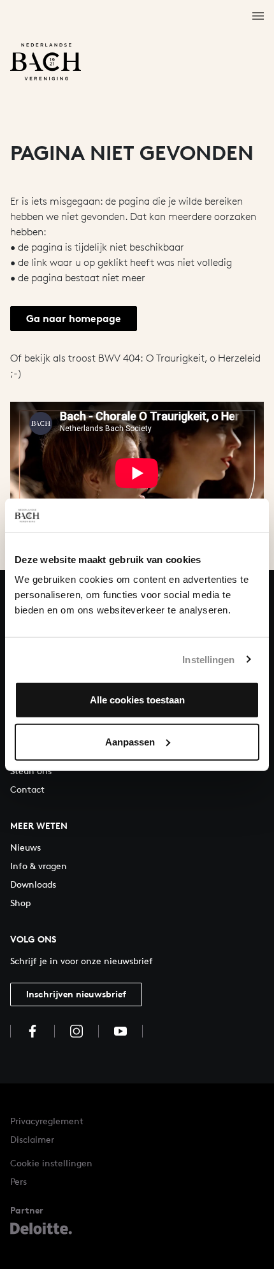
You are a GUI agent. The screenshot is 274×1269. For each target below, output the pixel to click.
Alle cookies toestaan (137, 699)
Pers (18, 1181)
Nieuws (25, 847)
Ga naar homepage (73, 318)
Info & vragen (38, 865)
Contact (27, 789)
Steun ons (31, 770)
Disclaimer (32, 1139)
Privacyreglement (46, 1120)
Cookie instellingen (51, 1162)
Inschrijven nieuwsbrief (76, 993)
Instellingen (208, 659)
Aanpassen (130, 741)
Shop (20, 902)
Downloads (33, 884)
